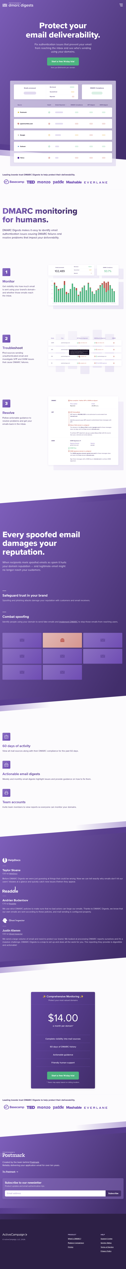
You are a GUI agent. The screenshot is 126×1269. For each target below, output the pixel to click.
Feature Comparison (76, 1243)
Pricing (70, 1247)
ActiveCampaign (14, 1234)
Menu (121, 4)
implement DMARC (68, 621)
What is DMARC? (74, 1239)
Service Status (106, 1243)
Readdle (12, 903)
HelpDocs (13, 873)
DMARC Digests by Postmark (17, 4)
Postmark (34, 1162)
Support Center (106, 1239)
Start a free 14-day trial (63, 61)
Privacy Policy (106, 1251)
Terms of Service (107, 1247)
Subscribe (113, 1193)
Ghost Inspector (16, 934)
